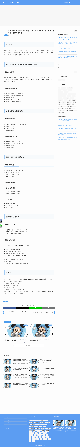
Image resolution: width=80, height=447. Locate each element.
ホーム (8, 417)
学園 (59, 102)
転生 (67, 110)
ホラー (72, 98)
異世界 (59, 110)
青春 (75, 110)
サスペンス (60, 91)
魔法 (63, 112)
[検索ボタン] (75, 2)
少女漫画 (63, 104)
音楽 (59, 112)
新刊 (59, 108)
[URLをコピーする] (48, 308)
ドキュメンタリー (72, 93)
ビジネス (60, 98)
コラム (6, 35)
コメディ (69, 89)
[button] (9, 308)
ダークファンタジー (62, 93)
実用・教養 (69, 102)
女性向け (74, 100)
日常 (63, 108)
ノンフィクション (62, 96)
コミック (64, 89)
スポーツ (66, 91)
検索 (76, 30)
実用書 (74, 102)
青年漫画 (71, 110)
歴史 (70, 108)
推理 (64, 106)
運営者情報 (9, 423)
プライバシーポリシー (12, 420)
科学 (64, 110)
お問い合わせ (10, 429)
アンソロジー (70, 87)
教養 (71, 106)
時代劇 (66, 108)
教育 (68, 106)
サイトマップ (10, 426)
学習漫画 (63, 102)
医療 (70, 100)
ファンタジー (66, 98)
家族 (59, 104)
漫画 (61, 67)
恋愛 (73, 104)
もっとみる (29, 345)
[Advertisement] (40, 16)
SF (59, 87)
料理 (74, 106)
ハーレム (69, 96)
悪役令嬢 (60, 106)
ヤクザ (66, 100)
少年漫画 (69, 104)
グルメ (59, 89)
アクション (63, 87)
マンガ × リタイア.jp (11, 2)
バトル (73, 96)
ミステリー (60, 100)
